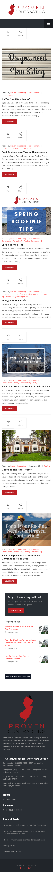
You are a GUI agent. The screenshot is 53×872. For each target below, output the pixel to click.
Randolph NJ (18, 241)
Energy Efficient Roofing (22, 294)
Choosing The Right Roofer (17, 469)
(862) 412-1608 (18, 783)
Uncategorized (7, 95)
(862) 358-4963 (21, 763)
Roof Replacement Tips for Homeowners (24, 152)
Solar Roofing (10, 296)
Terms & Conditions (12, 852)
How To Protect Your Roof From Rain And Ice (26, 386)
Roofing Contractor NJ (22, 148)
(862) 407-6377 (20, 776)
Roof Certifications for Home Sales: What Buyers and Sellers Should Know (20, 642)
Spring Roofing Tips (12, 244)
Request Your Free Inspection (18, 676)
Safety (34, 383)
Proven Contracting (18, 93)
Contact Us (16, 610)
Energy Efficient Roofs (14, 300)
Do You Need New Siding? (16, 99)
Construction (7, 148)
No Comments (34, 93)
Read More (9, 121)
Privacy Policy (9, 846)
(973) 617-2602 (19, 770)
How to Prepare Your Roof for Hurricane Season (24, 840)
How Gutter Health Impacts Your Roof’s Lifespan (25, 825)
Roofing (47, 466)
